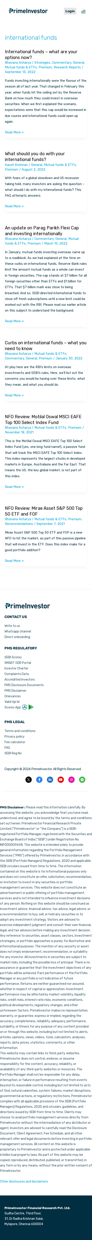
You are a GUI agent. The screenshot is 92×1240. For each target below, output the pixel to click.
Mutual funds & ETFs (21, 67)
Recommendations (19, 524)
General (78, 63)
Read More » (14, 131)
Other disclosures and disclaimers (24, 1181)
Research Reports (67, 67)
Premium (45, 67)
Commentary (61, 63)
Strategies (42, 63)
